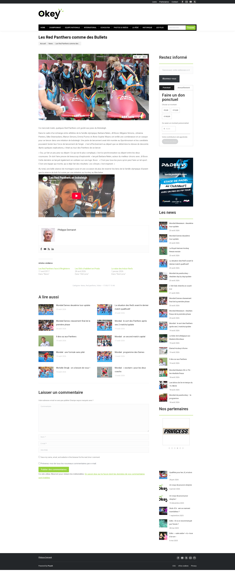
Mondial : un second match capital (130, 336)
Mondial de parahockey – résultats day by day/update (180, 275)
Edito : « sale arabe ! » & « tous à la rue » (181, 535)
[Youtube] (45, 249)
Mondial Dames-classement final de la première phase (73, 323)
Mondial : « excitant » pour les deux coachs (130, 370)
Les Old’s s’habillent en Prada (87, 269)
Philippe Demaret (45, 557)
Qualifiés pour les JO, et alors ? (180, 474)
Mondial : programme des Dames (129, 352)
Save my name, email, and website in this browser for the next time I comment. (70, 457)
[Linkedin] (52, 249)
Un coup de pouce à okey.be (180, 485)
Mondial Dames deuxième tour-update (73, 305)
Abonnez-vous (169, 78)
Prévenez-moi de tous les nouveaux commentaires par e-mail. (68, 463)
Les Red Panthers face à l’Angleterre (54, 269)
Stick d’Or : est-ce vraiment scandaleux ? (179, 510)
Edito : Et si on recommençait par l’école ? (180, 522)
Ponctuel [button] (167, 88)
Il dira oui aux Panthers (66, 336)
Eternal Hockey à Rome (178, 348)
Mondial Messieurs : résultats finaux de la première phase (180, 312)
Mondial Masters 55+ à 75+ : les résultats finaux (180, 371)
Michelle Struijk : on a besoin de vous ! (73, 368)
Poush (50, 566)
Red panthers (91, 286)
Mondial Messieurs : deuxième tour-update (181, 225)
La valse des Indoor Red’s (122, 269)
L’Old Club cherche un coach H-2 (180, 287)
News (83, 286)
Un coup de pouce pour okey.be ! (178, 497)
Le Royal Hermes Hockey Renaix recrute (179, 250)
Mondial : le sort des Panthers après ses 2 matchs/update (131, 323)
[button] (169, 448)
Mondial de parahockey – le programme (180, 396)
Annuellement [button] (184, 88)
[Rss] (49, 249)
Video (99, 286)
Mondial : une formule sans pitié (70, 352)
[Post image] (45, 309)
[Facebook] (41, 249)
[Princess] (176, 445)
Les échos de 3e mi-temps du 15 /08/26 (181, 384)
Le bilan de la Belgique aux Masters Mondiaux (179, 337)
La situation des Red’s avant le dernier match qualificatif (132, 307)
